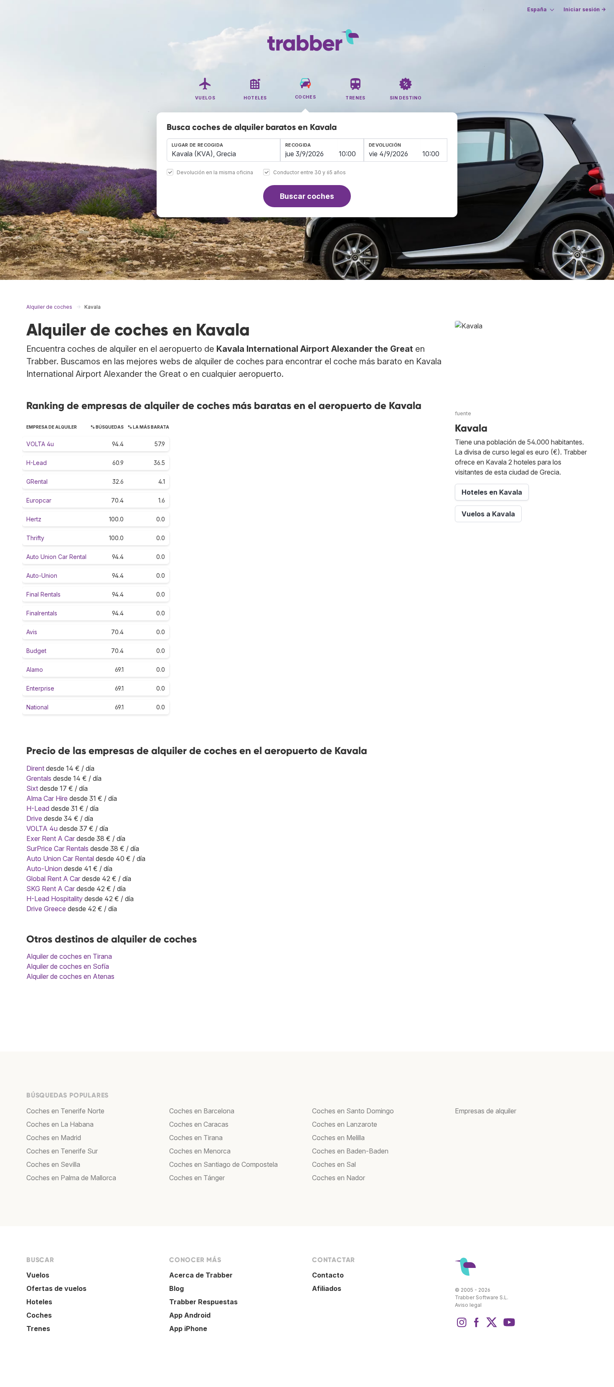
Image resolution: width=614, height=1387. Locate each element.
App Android (190, 1315)
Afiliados (326, 1288)
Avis (31, 631)
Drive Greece (46, 908)
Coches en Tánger (197, 1178)
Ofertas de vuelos (56, 1288)
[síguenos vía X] (491, 1326)
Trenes (38, 1328)
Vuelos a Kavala (488, 514)
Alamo (34, 669)
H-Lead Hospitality (54, 898)
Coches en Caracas (198, 1124)
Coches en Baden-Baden (350, 1151)
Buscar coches (307, 196)
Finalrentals (41, 613)
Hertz (33, 519)
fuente (463, 413)
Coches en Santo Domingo (353, 1111)
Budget (36, 650)
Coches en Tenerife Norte (65, 1111)
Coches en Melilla (338, 1137)
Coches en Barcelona (201, 1111)
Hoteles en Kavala (492, 492)
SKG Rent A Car (50, 888)
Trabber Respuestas (203, 1302)
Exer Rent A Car (50, 838)
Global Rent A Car (53, 878)
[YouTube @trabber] (508, 1326)
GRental (37, 481)
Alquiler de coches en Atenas (70, 976)
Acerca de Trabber (201, 1275)
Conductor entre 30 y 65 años (309, 173)
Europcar (38, 500)
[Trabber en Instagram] (461, 1326)
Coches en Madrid (53, 1137)
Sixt (32, 788)
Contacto (328, 1275)
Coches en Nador (338, 1178)
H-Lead (36, 462)
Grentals (38, 778)
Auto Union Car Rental (56, 556)
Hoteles (39, 1302)
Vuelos (37, 1275)
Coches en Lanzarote (344, 1124)
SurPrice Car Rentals (57, 848)
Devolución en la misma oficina (215, 173)
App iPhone (188, 1328)
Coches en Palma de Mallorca (71, 1178)
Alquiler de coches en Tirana (69, 956)
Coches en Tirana (196, 1137)
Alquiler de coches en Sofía (67, 966)
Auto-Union (41, 575)
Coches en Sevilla (53, 1164)
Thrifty (35, 537)
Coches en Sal (334, 1164)
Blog (176, 1288)
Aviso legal (468, 1305)
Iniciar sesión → (584, 9)
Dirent (35, 768)
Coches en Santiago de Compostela (223, 1164)
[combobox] (223, 150)
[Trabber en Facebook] (476, 1326)
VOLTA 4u (40, 443)
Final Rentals (43, 594)
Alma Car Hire (47, 798)
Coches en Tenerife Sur (62, 1151)
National (37, 707)
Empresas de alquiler (485, 1111)
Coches (39, 1315)
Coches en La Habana (60, 1124)
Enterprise (40, 688)
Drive (34, 818)
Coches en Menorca (200, 1151)
